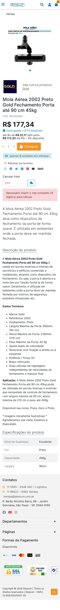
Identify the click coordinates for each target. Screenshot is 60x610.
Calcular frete (11, 176)
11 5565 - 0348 (16, 487)
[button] (50, 5)
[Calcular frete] (31, 183)
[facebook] (4, 512)
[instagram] (15, 512)
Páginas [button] (8, 532)
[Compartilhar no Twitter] (16, 169)
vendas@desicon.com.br (18, 496)
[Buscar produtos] (42, 5)
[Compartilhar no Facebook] (11, 169)
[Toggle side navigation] (3, 4)
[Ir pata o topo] (54, 592)
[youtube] (10, 512)
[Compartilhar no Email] (33, 169)
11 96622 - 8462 (17, 491)
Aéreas (10, 14)
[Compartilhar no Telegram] (22, 169)
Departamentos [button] (14, 521)
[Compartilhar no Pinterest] (27, 169)
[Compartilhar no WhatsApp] (5, 169)
